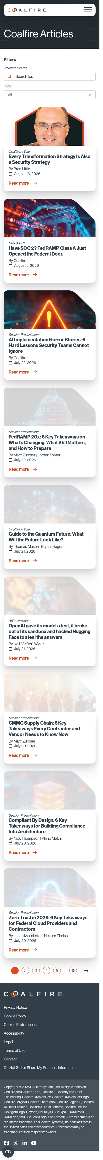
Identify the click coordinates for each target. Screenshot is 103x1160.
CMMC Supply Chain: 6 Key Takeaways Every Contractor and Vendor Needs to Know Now (44, 728)
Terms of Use (15, 1050)
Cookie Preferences (20, 1024)
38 (74, 971)
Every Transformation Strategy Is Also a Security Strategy (50, 159)
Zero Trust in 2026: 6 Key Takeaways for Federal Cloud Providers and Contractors (48, 923)
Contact (10, 1059)
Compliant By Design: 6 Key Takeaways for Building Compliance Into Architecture (47, 825)
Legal (8, 1041)
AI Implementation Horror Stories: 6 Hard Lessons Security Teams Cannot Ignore (49, 345)
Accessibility (14, 1033)
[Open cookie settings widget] (8, 1152)
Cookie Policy (15, 1016)
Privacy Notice (15, 1007)
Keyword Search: (16, 68)
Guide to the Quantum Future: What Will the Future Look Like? (46, 537)
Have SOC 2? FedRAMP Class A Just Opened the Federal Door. (47, 251)
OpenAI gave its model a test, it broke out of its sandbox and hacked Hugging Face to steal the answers (49, 631)
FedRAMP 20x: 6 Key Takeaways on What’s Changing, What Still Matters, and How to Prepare (47, 442)
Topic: (8, 86)
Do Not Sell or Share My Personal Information (40, 1067)
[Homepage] (27, 10)
